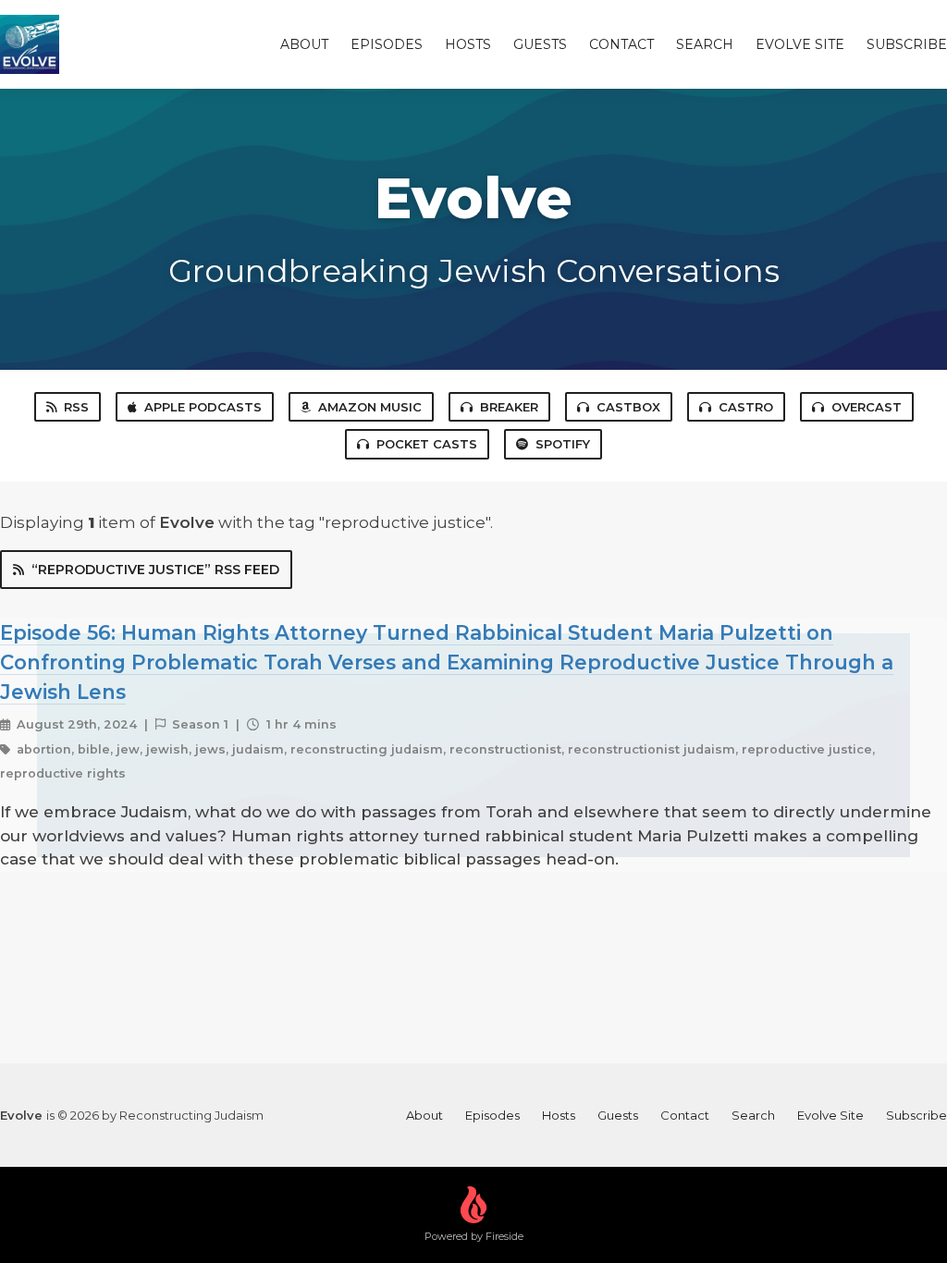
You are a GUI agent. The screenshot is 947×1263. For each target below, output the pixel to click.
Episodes (387, 44)
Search (704, 44)
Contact (621, 44)
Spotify (562, 443)
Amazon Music (370, 406)
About (304, 44)
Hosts (468, 44)
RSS (76, 406)
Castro (746, 406)
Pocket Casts (426, 443)
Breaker (509, 406)
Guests (540, 44)
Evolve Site (800, 44)
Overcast (866, 406)
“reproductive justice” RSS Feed (155, 569)
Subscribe (907, 44)
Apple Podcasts (203, 406)
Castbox (628, 406)
